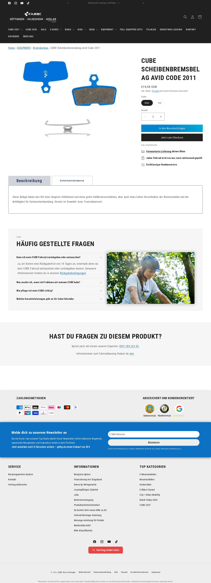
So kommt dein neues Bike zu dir (90, 510)
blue (147, 103)
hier (132, 353)
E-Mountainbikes (148, 474)
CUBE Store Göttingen (66, 572)
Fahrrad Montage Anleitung (88, 515)
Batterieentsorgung (83, 500)
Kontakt (12, 479)
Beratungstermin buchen (20, 474)
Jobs (76, 494)
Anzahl (144, 110)
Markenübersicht (82, 525)
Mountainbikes (147, 479)
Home (11, 48)
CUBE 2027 (145, 505)
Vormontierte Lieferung (158, 151)
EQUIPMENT (24, 48)
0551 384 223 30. (129, 346)
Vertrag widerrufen (17, 484)
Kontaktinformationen (139, 572)
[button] (15, 29)
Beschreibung (29, 180)
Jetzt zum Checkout (172, 137)
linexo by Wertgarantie (85, 484)
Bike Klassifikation (83, 530)
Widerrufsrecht (84, 572)
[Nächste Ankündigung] (143, 3)
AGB (116, 572)
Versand (155, 91)
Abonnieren (154, 442)
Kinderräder (145, 484)
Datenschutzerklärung (102, 572)
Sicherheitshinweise (72, 180)
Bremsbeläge (41, 48)
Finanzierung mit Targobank (88, 479)
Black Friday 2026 (148, 500)
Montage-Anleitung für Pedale (89, 520)
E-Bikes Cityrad (147, 489)
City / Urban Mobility (150, 494)
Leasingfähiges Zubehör (86, 489)
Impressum (155, 572)
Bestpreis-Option (82, 474)
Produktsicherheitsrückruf (87, 505)
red (161, 103)
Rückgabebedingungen (73, 273)
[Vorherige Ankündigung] (67, 3)
